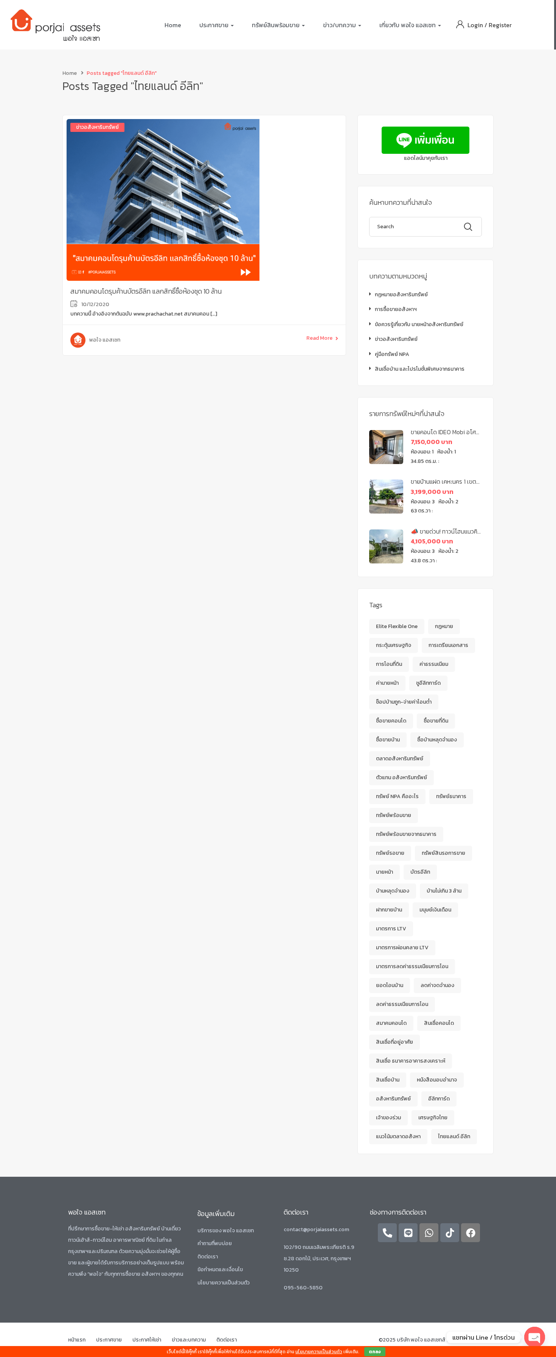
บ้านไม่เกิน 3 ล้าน (444, 891)
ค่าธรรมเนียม (433, 664)
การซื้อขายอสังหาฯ (396, 309)
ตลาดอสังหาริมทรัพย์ (399, 759)
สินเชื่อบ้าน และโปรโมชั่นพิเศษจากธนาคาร (419, 369)
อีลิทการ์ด (439, 1099)
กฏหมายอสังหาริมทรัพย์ (401, 295)
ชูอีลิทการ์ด (428, 683)
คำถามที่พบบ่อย (214, 1243)
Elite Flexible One (397, 626)
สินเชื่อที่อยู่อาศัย (394, 1042)
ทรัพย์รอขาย (390, 853)
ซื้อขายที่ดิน (436, 721)
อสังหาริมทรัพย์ (393, 1099)
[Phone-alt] (387, 1232)
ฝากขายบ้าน (389, 910)
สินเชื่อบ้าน (387, 1080)
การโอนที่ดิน (389, 664)
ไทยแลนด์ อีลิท (454, 1136)
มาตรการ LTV (391, 929)
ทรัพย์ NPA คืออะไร (397, 796)
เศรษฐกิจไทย (432, 1118)
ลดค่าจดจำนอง (437, 985)
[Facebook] (470, 1232)
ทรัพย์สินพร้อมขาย (276, 24)
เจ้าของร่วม (388, 1118)
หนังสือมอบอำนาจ (437, 1080)
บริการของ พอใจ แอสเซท (225, 1231)
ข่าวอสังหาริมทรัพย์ (97, 127)
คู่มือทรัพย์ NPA (392, 354)
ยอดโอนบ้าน (389, 985)
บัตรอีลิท (420, 872)
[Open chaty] (534, 1337)
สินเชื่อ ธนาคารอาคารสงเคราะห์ (410, 1061)
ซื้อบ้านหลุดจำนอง (437, 740)
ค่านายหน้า (387, 683)
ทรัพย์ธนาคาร (451, 796)
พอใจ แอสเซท (104, 340)
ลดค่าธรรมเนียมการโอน (402, 1004)
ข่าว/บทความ (340, 24)
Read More (319, 338)
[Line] (408, 1232)
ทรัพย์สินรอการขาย (443, 853)
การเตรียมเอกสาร (448, 645)
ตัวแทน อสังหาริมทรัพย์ (401, 777)
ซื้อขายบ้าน (388, 740)
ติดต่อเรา (207, 1257)
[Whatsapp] (428, 1232)
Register (500, 24)
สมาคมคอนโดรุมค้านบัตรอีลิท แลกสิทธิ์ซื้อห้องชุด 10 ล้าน (146, 291)
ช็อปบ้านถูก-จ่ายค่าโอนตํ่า (404, 702)
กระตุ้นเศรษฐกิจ (393, 645)
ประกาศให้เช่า (146, 1340)
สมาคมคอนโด (391, 1023)
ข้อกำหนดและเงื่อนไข (220, 1269)
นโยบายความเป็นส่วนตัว (223, 1283)
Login (476, 24)
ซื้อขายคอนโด (391, 721)
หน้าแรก (76, 1340)
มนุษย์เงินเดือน (435, 910)
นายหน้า (384, 872)
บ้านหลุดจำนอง (392, 891)
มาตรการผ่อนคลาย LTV (402, 948)
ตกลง (375, 1351)
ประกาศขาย (214, 24)
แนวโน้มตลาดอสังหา (398, 1136)
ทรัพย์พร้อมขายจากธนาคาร (406, 834)
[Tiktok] (449, 1232)
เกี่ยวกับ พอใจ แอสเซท (408, 24)
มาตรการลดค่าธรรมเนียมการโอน (412, 966)
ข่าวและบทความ (189, 1340)
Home (173, 24)
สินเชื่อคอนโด (439, 1023)
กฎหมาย (444, 626)
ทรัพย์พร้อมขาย (393, 815)
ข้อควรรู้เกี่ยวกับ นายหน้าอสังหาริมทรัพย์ (419, 324)
